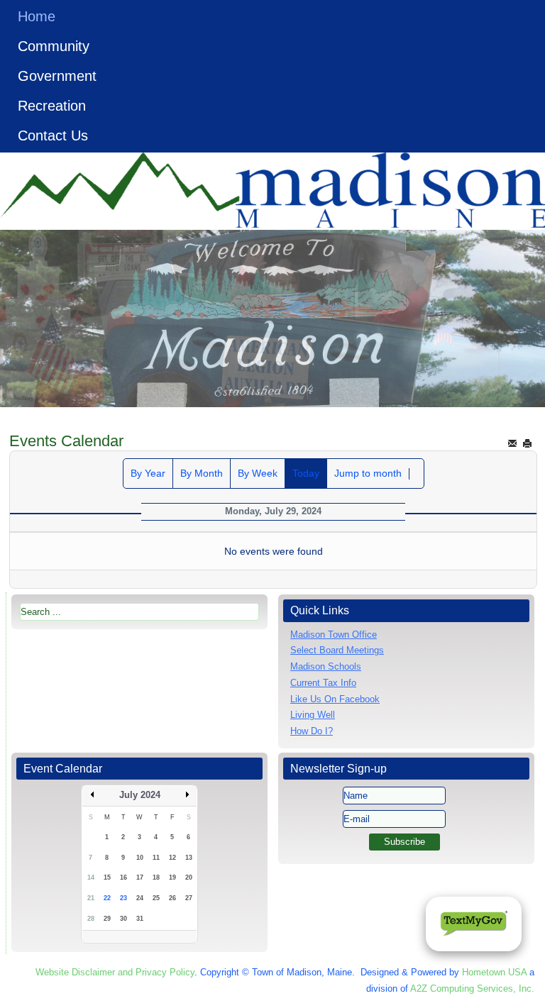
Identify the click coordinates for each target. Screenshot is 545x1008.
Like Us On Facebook (335, 699)
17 (139, 877)
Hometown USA (494, 972)
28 (90, 918)
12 (172, 857)
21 (90, 898)
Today (305, 473)
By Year (148, 473)
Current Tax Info (323, 682)
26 (172, 898)
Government (57, 76)
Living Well (312, 714)
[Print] (527, 443)
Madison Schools (325, 666)
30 (123, 918)
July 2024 (139, 795)
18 (156, 877)
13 (188, 857)
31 (139, 918)
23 (123, 898)
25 (156, 898)
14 (90, 877)
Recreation (52, 105)
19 (172, 877)
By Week (257, 473)
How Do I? (311, 731)
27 (188, 898)
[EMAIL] (512, 443)
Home (36, 16)
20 (188, 877)
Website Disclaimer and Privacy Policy (114, 972)
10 (139, 857)
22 (107, 898)
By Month (201, 473)
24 (139, 898)
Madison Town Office (333, 634)
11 (156, 857)
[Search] (416, 474)
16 (123, 877)
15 (107, 877)
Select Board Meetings (337, 650)
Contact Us (53, 135)
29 (107, 918)
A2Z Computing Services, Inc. (472, 988)
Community (53, 46)
